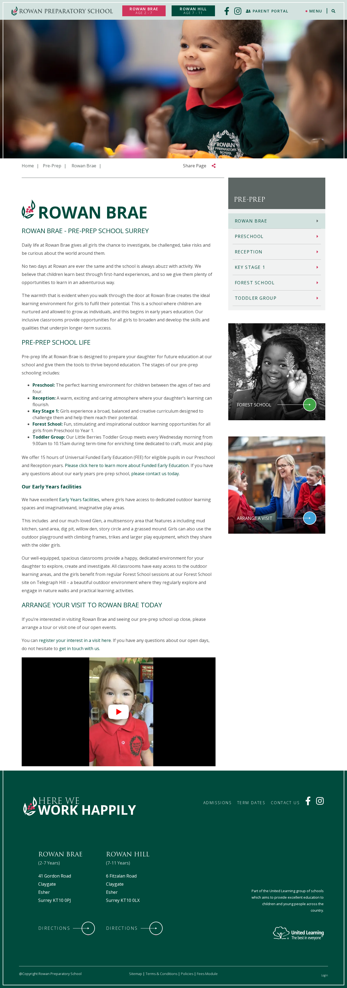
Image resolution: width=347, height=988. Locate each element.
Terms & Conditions (161, 973)
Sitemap (135, 973)
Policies (187, 973)
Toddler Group (256, 298)
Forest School (255, 283)
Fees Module (207, 973)
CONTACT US (285, 802)
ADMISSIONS (217, 802)
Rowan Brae (251, 221)
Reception (249, 252)
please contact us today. (156, 474)
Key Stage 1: (46, 411)
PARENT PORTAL (269, 11)
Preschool (249, 236)
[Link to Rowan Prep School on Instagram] (320, 803)
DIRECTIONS (54, 928)
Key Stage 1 (250, 267)
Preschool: (44, 385)
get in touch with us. (79, 648)
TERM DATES (251, 802)
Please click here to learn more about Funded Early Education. (127, 465)
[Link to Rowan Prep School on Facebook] (308, 803)
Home (28, 166)
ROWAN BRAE (144, 10)
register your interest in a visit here (75, 640)
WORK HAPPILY (87, 810)
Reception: (44, 398)
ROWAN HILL (193, 10)
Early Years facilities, (79, 500)
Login (324, 975)
